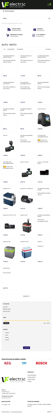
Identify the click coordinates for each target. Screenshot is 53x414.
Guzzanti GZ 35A (6, 188)
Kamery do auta (6, 311)
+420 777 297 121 (7, 398)
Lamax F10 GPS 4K (42, 109)
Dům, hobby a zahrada (10, 23)
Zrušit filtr (26, 347)
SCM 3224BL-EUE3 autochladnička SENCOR (25, 83)
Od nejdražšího (20, 49)
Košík (50, 5)
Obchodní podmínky (32, 375)
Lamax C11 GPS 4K (24, 162)
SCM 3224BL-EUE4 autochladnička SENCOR (8, 162)
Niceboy (7, 337)
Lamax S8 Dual (6, 268)
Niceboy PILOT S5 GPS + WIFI (9, 215)
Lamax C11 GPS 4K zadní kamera (43, 162)
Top (4, 49)
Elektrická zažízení (7, 309)
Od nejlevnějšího (10, 49)
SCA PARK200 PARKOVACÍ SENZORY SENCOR (8, 56)
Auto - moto (19, 23)
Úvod (3, 23)
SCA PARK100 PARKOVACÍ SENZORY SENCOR (43, 56)
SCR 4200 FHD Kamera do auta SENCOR (26, 56)
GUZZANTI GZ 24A (24, 241)
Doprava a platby (31, 379)
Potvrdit (6, 323)
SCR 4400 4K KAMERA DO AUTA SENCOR (8, 83)
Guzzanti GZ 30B (6, 241)
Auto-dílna (5, 306)
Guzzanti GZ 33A (23, 215)
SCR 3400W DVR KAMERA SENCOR (25, 109)
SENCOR (7, 340)
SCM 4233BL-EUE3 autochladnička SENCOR (43, 136)
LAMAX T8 (40, 241)
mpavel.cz (49, 411)
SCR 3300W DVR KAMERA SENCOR (8, 109)
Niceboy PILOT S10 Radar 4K (26, 188)
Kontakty (29, 381)
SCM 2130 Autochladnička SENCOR (43, 83)
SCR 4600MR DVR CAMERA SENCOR (43, 189)
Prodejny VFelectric (32, 377)
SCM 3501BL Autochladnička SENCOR (44, 215)
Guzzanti (7, 332)
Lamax (6, 335)
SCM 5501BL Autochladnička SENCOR (26, 136)
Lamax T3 (5, 135)
